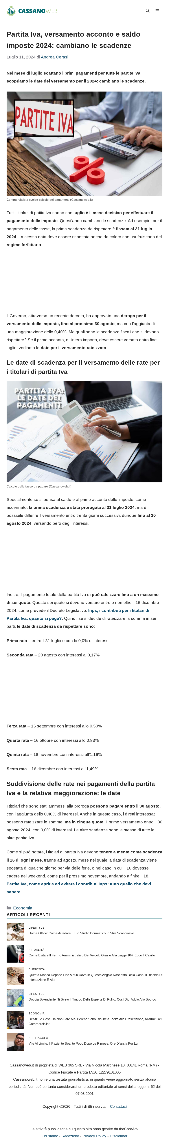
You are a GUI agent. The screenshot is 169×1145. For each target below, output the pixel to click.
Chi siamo (50, 1136)
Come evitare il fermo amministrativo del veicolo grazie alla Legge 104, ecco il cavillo (92, 955)
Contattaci (118, 1106)
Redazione (70, 1136)
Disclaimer (118, 1136)
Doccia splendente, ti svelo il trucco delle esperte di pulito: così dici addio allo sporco (92, 999)
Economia (22, 908)
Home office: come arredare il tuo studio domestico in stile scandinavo (81, 933)
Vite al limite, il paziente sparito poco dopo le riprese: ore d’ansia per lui (83, 1043)
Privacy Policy (94, 1136)
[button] (147, 11)
